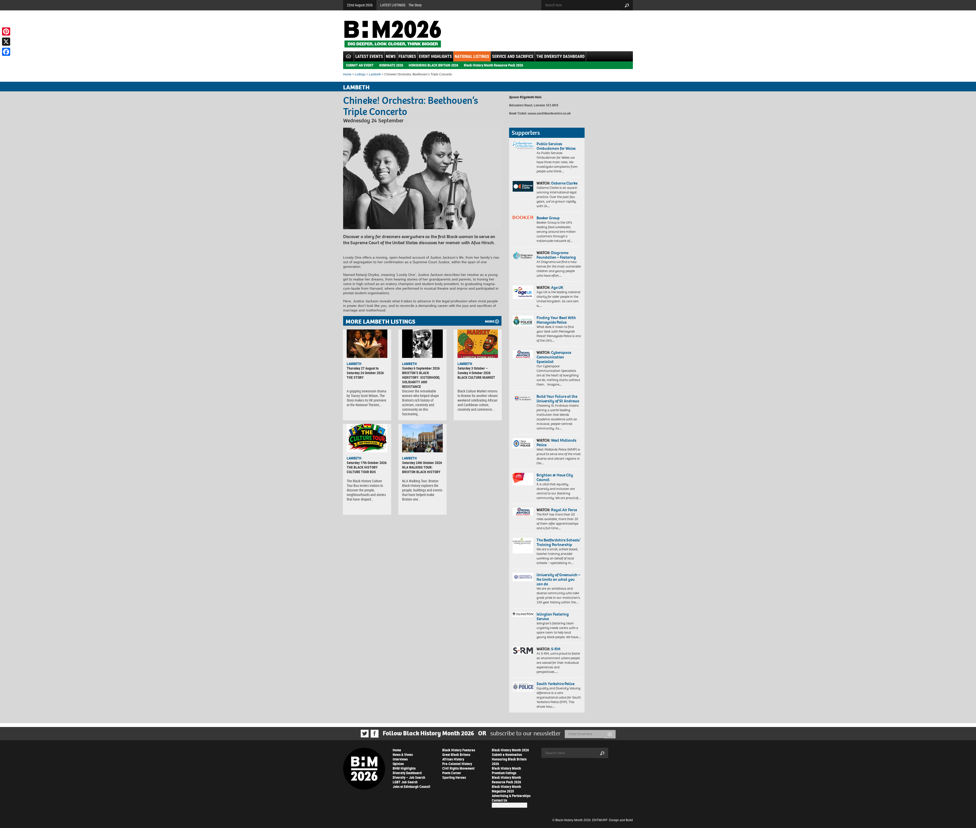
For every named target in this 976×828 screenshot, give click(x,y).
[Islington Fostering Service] (523, 614)
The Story (415, 5)
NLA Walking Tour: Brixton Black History (421, 469)
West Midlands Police (556, 443)
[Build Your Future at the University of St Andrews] (523, 398)
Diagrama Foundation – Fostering (556, 255)
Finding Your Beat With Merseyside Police (556, 320)
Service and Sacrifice (512, 56)
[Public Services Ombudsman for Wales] (523, 145)
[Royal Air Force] (523, 512)
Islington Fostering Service (553, 616)
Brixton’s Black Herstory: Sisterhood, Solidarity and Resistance (421, 379)
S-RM (555, 649)
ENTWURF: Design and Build (612, 820)
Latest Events (369, 56)
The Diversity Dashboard (560, 56)
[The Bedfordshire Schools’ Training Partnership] (523, 545)
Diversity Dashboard (407, 772)
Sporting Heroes (454, 777)
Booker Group (548, 218)
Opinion (398, 763)
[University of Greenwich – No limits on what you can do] (523, 577)
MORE (489, 321)
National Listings (472, 56)
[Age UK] (523, 292)
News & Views (403, 754)
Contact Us (499, 800)
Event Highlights (435, 56)
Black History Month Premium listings (506, 770)
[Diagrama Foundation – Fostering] (523, 255)
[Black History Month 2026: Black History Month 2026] (392, 34)
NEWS (391, 56)
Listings (360, 74)
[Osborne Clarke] (523, 186)
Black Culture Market (476, 377)
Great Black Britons (456, 754)
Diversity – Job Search (409, 777)
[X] (6, 42)
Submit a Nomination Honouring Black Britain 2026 (509, 759)
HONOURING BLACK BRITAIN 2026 (433, 65)
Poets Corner (451, 772)
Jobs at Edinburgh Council (411, 786)
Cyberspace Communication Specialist (554, 357)
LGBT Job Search (405, 782)
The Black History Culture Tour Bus (362, 469)
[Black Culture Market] (478, 343)
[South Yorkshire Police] (523, 687)
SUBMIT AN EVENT (360, 65)
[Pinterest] (6, 31)
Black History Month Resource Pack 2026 (493, 65)
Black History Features (458, 750)
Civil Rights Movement (458, 768)
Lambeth (375, 74)
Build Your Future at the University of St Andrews (558, 399)
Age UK (557, 287)
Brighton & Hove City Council (555, 477)
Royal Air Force (564, 509)
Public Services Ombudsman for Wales (556, 146)
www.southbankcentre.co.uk (549, 113)
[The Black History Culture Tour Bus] (367, 438)
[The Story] (367, 343)
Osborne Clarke (564, 183)
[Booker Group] (523, 217)
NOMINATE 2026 (391, 65)
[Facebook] (6, 52)
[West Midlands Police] (523, 443)
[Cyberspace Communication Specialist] (523, 354)
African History (453, 759)
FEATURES (407, 56)
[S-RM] (523, 650)
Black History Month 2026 (510, 750)
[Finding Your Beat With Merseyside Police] (523, 321)
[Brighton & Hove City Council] (523, 479)
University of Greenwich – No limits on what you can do (558, 579)
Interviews (400, 759)
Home (347, 74)
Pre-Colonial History (457, 763)
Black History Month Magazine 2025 (506, 788)
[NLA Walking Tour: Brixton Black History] (422, 438)
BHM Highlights (404, 768)
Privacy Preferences (509, 805)
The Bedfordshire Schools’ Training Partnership (559, 542)
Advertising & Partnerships (511, 795)
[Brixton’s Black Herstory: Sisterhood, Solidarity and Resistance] (422, 343)
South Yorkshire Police (555, 683)
